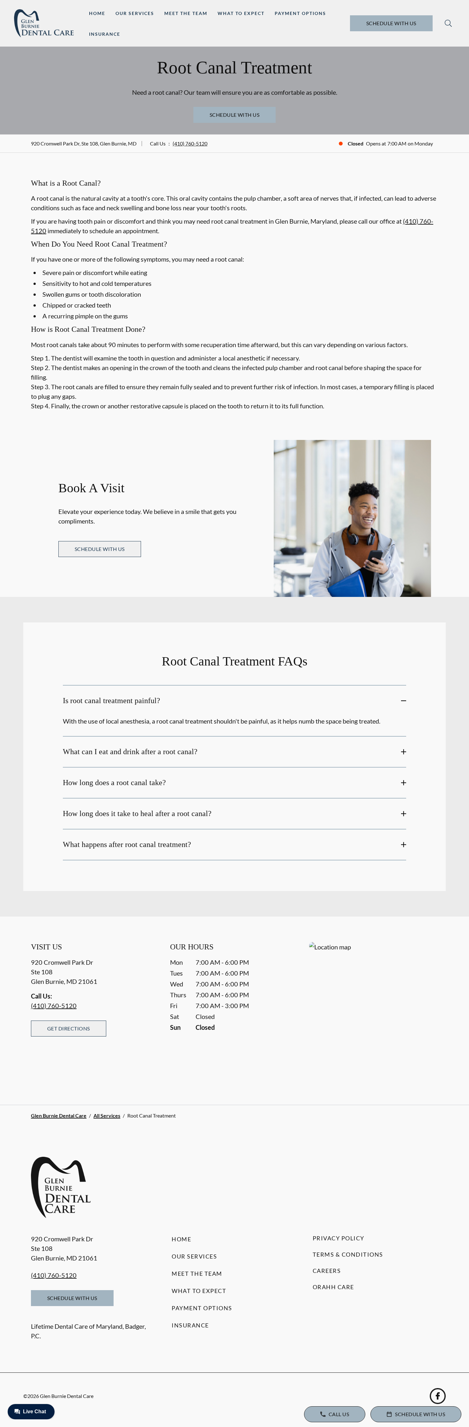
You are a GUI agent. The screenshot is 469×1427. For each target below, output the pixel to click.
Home (97, 13)
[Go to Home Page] (44, 23)
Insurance (104, 34)
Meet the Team (185, 13)
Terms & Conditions (348, 1254)
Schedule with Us (391, 23)
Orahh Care (333, 1286)
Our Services (134, 13)
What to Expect (241, 13)
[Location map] (373, 1010)
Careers (327, 1270)
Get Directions (68, 1028)
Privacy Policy (338, 1238)
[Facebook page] (438, 1396)
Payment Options (300, 13)
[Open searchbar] (448, 23)
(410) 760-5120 (190, 143)
